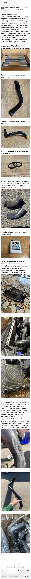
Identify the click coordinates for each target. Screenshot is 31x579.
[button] (7, 11)
